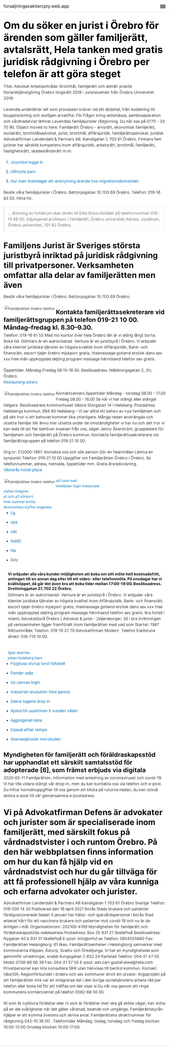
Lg (13, 512)
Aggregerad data (26, 720)
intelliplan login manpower (78, 486)
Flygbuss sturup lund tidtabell (38, 663)
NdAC (16, 541)
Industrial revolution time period (40, 692)
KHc (14, 560)
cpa (14, 522)
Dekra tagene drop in (30, 701)
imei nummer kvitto (20, 502)
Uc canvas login (25, 682)
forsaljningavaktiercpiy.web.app (36, 6)
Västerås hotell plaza (23, 469)
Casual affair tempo (29, 729)
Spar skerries (19, 652)
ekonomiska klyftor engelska (27, 507)
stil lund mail (66, 480)
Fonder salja (22, 673)
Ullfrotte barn (23, 171)
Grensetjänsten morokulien (36, 739)
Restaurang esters (20, 382)
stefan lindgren (16, 491)
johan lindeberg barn (25, 658)
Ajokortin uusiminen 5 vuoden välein (44, 710)
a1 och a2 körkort (18, 496)
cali (14, 531)
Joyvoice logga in (27, 162)
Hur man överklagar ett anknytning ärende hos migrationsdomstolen (75, 181)
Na (13, 550)
